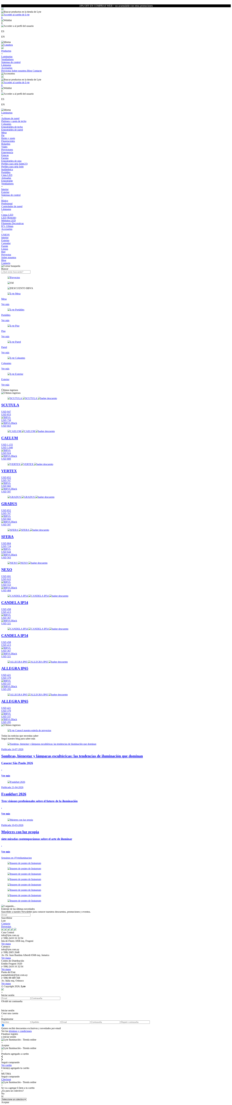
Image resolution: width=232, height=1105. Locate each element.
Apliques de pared (10, 118)
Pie (2, 135)
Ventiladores (7, 59)
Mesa (4, 132)
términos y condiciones (20, 1031)
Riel (3, 251)
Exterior (5, 192)
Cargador (6, 243)
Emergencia (7, 152)
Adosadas (6, 178)
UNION (5, 234)
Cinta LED (6, 175)
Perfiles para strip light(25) (14, 163)
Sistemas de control (11, 62)
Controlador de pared (11, 206)
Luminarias (6, 56)
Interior (5, 189)
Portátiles (5, 172)
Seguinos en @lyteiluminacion (16, 857)
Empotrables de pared (12, 129)
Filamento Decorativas (12, 223)
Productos (6, 51)
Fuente (4, 246)
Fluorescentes (8, 141)
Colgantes (6, 124)
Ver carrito (6, 1065)
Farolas (5, 158)
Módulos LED (8, 220)
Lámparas (6, 65)
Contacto (37, 70)
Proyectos (6, 70)
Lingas (4, 249)
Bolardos (5, 144)
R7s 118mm (7, 226)
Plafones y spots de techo (13, 121)
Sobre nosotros (19, 70)
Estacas (5, 155)
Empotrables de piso (11, 161)
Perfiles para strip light (12, 166)
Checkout (6, 1079)
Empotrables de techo (12, 127)
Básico (4, 200)
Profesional (6, 203)
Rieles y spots (8, 138)
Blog (30, 70)
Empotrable (7, 180)
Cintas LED (7, 215)
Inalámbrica (7, 169)
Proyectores (7, 149)
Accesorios (6, 68)
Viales (4, 146)
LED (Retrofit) (8, 217)
